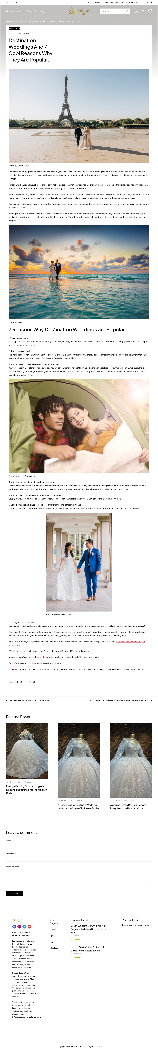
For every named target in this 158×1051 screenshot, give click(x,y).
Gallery (97, 2)
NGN (149, 2)
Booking (54, 948)
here (15, 669)
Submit (14, 893)
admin (28, 33)
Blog (90, 2)
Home (8, 21)
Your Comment (12, 867)
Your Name (11, 840)
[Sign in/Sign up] (136, 11)
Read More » (75, 939)
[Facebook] (14, 927)
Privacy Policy (108, 2)
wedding (42, 657)
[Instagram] (19, 927)
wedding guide (20, 21)
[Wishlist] (142, 11)
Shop (53, 942)
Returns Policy (121, 2)
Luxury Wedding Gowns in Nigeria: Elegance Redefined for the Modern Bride (26, 790)
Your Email (11, 853)
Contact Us (133, 2)
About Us (53, 936)
